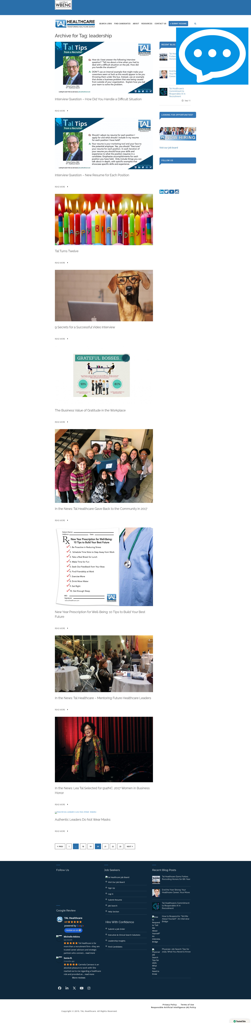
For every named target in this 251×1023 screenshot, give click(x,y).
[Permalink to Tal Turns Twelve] (104, 244)
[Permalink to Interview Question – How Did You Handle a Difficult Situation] (104, 92)
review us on (72, 930)
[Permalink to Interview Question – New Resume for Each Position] (104, 168)
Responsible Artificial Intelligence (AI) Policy (173, 1007)
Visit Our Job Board (116, 882)
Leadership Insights (116, 941)
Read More (60, 111)
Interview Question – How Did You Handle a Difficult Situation (98, 99)
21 (105, 846)
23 (120, 846)
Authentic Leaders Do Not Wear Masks (82, 819)
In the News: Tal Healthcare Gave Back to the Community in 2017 (101, 509)
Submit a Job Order (116, 929)
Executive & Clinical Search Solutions (124, 935)
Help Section (113, 911)
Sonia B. (68, 958)
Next (129, 846)
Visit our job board (168, 147)
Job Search (112, 905)
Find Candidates (122, 24)
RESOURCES (146, 24)
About (136, 24)
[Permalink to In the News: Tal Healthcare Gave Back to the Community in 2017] (104, 502)
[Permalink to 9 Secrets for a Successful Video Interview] (104, 320)
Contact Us (160, 24)
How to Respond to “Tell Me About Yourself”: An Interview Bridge (175, 919)
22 (113, 846)
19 (91, 846)
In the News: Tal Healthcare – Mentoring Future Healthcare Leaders (103, 698)
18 (83, 846)
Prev (61, 846)
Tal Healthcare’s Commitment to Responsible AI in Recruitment (175, 905)
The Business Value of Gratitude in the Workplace (90, 410)
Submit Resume (115, 900)
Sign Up (111, 888)
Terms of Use (187, 1004)
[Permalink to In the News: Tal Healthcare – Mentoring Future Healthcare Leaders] (104, 691)
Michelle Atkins (72, 936)
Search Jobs (105, 24)
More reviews (78, 977)
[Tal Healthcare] (75, 23)
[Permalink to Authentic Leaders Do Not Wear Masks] (75, 811)
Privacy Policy (170, 1004)
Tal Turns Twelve (66, 251)
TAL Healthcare (73, 918)
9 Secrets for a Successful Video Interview (85, 327)
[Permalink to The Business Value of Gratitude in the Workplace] (104, 403)
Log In (110, 894)
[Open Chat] (212, 56)
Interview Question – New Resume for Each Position (92, 175)
